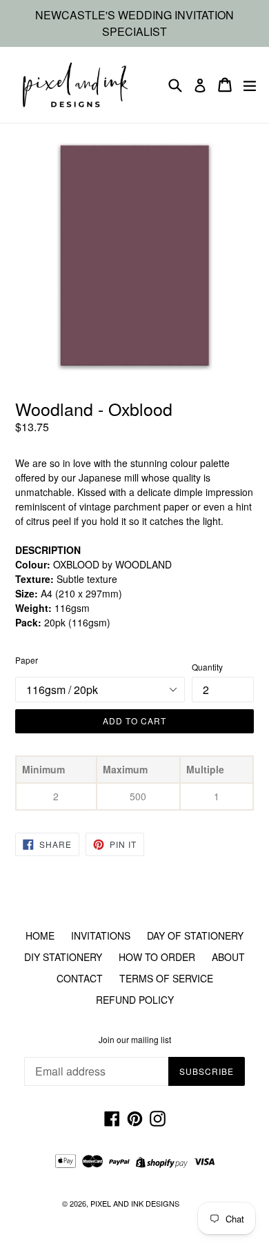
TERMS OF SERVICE (166, 978)
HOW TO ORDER (157, 957)
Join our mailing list (135, 1039)
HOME (40, 935)
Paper (26, 660)
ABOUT (228, 957)
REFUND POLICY (135, 1000)
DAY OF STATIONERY (195, 935)
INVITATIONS (100, 935)
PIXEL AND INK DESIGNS (134, 1203)
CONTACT (80, 978)
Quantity (207, 667)
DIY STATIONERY (63, 957)
